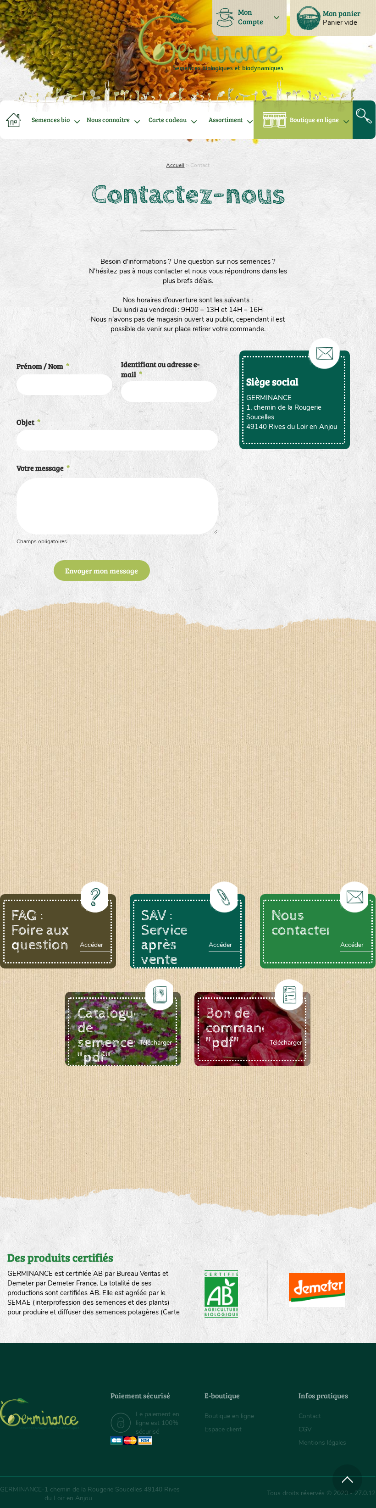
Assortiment (226, 119)
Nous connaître (108, 119)
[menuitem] (333, 18)
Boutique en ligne (314, 119)
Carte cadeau (168, 119)
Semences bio (51, 119)
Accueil (175, 165)
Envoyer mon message (101, 570)
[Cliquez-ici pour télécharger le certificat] (317, 1290)
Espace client (223, 1429)
